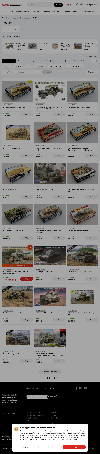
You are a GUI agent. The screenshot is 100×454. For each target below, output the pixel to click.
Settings (26, 447)
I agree (74, 447)
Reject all (50, 447)
